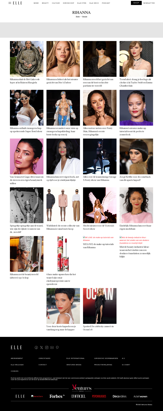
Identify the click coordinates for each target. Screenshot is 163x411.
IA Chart (126, 364)
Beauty (45, 3)
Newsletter (149, 3)
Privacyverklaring (103, 364)
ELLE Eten (81, 3)
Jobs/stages (44, 358)
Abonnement (17, 358)
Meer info (61, 379)
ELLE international (75, 358)
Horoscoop (68, 3)
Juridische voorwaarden (106, 358)
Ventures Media (74, 364)
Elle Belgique (17, 364)
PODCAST (106, 3)
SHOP (136, 2)
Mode (36, 3)
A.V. (123, 358)
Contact (43, 364)
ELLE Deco (94, 3)
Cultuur (56, 3)
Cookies (14, 371)
